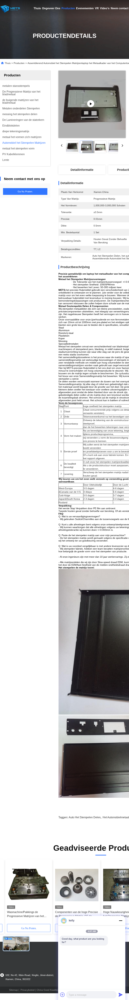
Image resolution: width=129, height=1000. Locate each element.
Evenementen (85, 8)
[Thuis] (10, 8)
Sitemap (13, 990)
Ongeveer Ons (51, 8)
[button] (22, 893)
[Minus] (121, 921)
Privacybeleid (27, 990)
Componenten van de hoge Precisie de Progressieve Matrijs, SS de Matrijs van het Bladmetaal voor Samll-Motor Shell (76, 914)
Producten (68, 8)
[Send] (120, 994)
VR (97, 8)
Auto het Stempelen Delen (85, 817)
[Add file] (62, 994)
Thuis (37, 8)
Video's (105, 8)
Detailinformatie (82, 169)
